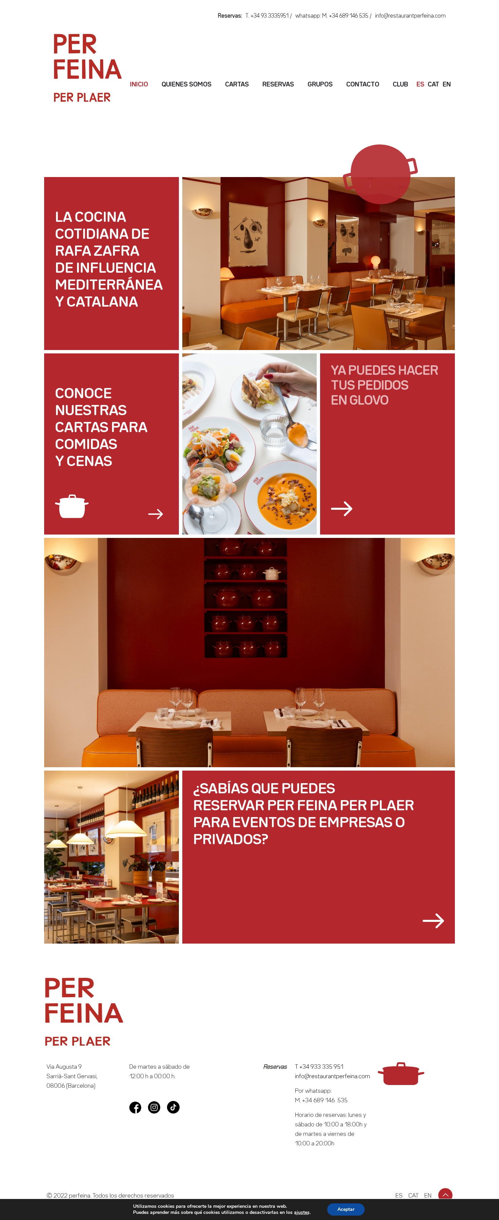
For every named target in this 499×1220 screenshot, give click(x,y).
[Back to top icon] (445, 1195)
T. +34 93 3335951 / (268, 16)
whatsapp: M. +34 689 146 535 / (333, 16)
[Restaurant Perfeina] (107, 68)
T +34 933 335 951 (319, 1067)
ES (399, 1196)
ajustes (302, 1212)
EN (427, 1196)
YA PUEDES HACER (384, 371)
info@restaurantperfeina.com (410, 16)
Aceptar (345, 1209)
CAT (413, 1196)
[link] (109, 507)
